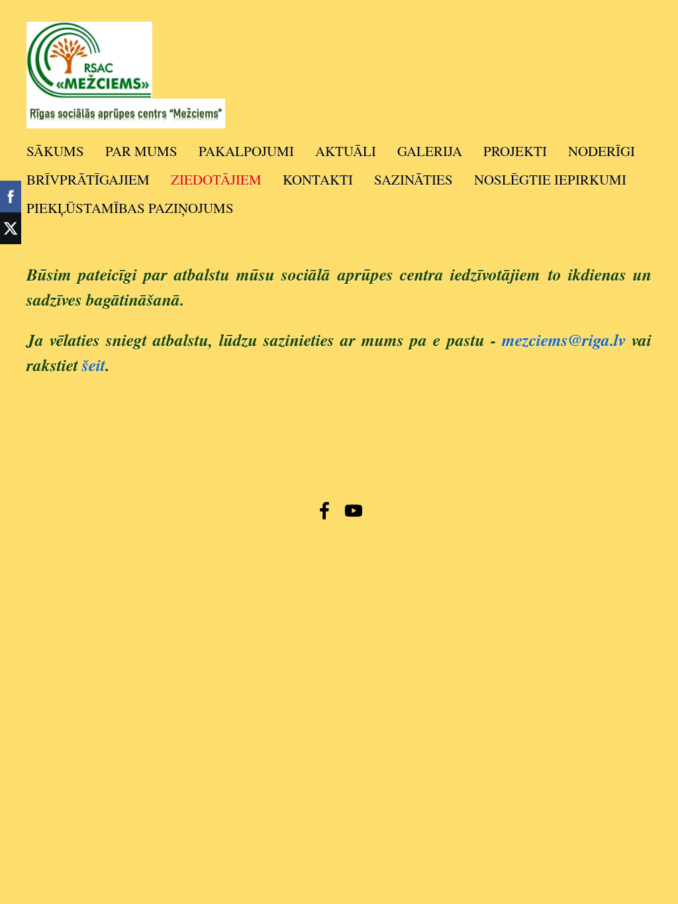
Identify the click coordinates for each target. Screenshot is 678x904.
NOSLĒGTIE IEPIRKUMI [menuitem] (550, 179)
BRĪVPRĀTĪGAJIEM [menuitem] (88, 179)
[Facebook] (324, 510)
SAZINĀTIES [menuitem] (413, 179)
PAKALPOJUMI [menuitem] (246, 151)
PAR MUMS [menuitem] (141, 151)
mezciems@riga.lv (564, 339)
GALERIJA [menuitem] (429, 151)
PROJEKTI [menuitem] (515, 151)
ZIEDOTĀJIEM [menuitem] (216, 179)
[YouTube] (353, 510)
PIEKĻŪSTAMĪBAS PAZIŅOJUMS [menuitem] (130, 208)
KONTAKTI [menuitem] (318, 179)
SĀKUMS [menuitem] (55, 151)
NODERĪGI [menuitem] (601, 151)
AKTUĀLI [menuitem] (345, 151)
